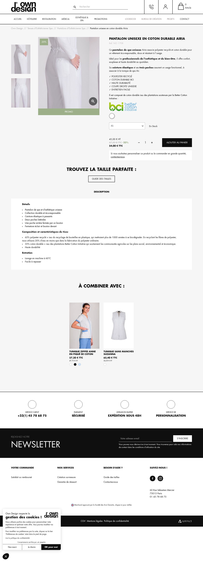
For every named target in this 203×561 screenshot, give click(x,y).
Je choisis (31, 547)
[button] (5, 556)
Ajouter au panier (177, 142)
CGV (83, 521)
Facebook (152, 478)
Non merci (12, 547)
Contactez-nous (111, 482)
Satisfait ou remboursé (21, 477)
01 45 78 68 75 (158, 497)
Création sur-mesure (66, 477)
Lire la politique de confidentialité (18, 538)
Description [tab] (101, 192)
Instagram (160, 478)
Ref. (111, 43)
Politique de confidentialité (116, 521)
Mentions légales (95, 521)
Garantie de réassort (67, 482)
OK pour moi (51, 547)
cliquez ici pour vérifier (123, 505)
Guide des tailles (101, 179)
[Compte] (165, 7)
